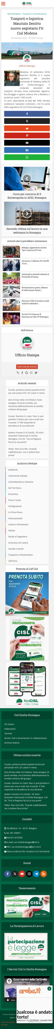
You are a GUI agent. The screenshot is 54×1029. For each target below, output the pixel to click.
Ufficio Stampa (37, 38)
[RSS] (43, 874)
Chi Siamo (9, 724)
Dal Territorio (13, 13)
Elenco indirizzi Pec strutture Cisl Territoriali (28, 851)
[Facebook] (7, 874)
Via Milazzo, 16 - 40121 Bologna (21, 828)
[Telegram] (36, 874)
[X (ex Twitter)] (15, 874)
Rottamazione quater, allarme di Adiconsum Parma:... (35, 288)
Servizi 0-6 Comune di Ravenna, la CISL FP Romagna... (36, 315)
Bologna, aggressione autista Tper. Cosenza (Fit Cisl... (34, 248)
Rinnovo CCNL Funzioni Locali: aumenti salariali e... (35, 302)
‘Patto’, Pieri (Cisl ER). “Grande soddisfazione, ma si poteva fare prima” (24, 452)
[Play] (8, 1000)
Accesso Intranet (8, 1022)
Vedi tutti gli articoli (27, 366)
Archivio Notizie (11, 742)
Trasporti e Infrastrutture (34, 13)
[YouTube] (22, 874)
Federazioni (10, 728)
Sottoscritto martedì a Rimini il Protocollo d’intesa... (35, 275)
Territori (8, 733)
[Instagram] (29, 874)
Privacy (4, 1024)
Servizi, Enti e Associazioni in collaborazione (25, 738)
